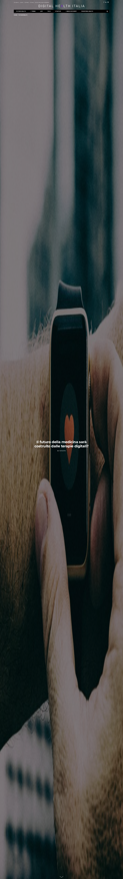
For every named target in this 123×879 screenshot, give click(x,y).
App (41, 11)
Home (15, 15)
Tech (49, 11)
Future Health (21, 11)
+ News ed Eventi (71, 11)
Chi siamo (16, 2)
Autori (21, 2)
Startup (58, 11)
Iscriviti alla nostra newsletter (42, 2)
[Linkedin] (105, 2)
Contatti (27, 2)
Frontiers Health (87, 11)
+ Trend (33, 11)
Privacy (32, 2)
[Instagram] (108, 2)
